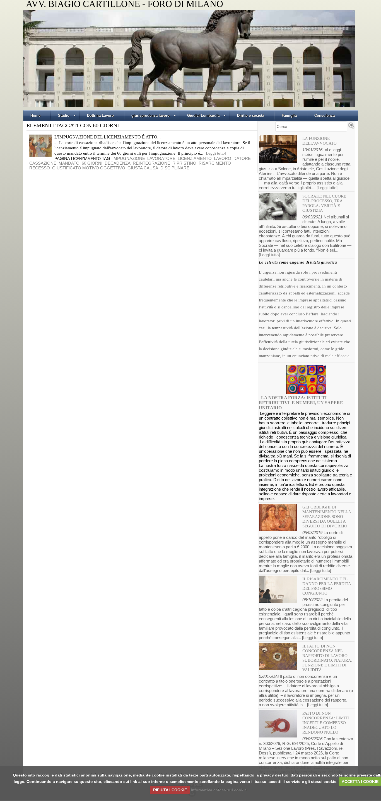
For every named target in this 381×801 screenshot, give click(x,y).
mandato (69, 163)
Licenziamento (86, 159)
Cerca (351, 127)
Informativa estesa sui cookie (219, 790)
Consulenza (324, 115)
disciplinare (174, 167)
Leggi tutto (215, 153)
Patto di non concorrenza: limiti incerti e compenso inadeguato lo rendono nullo (325, 722)
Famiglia (289, 115)
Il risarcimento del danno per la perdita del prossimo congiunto (326, 586)
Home (35, 115)
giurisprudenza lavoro (150, 115)
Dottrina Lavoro (100, 115)
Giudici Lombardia (203, 115)
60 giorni (92, 163)
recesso (39, 167)
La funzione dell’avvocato (319, 140)
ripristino (184, 163)
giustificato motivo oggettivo (88, 167)
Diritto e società (250, 115)
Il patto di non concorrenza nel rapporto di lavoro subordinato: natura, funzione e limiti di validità (327, 658)
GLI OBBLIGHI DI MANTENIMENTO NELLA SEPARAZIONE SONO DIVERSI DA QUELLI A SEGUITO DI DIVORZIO (326, 516)
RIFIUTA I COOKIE (170, 790)
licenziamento (195, 158)
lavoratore (161, 158)
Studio (63, 115)
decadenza (118, 163)
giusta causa (142, 167)
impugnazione (128, 158)
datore (242, 158)
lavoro (222, 158)
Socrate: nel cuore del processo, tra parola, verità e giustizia (324, 203)
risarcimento (215, 163)
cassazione (42, 163)
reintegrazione (151, 163)
